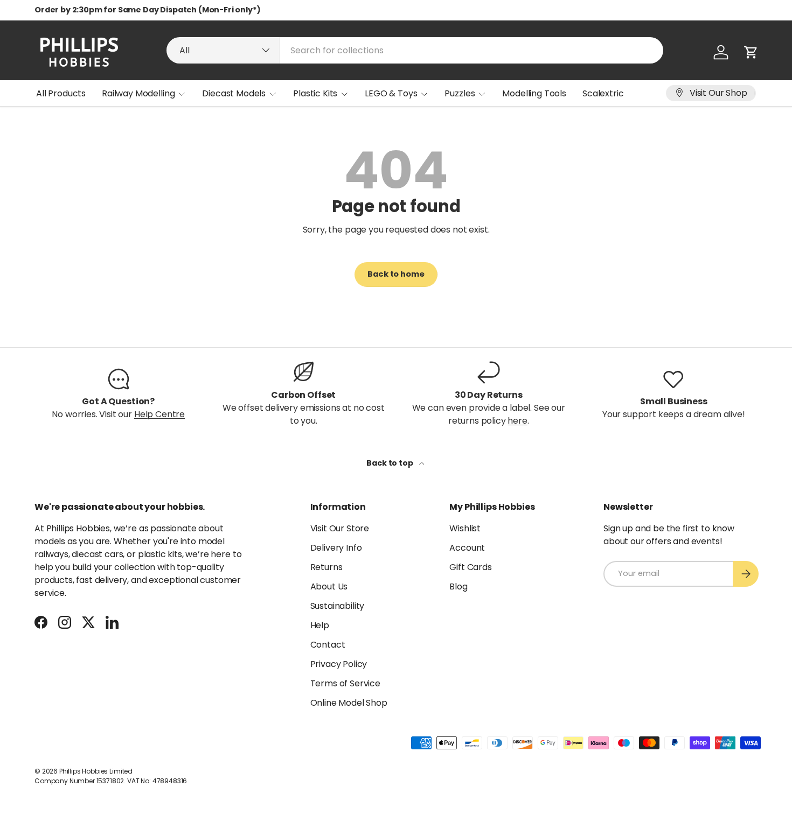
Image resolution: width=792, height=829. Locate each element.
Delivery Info (336, 548)
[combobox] (414, 50)
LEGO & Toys (391, 93)
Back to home (395, 274)
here (517, 420)
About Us (329, 586)
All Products (61, 93)
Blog (458, 586)
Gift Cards (470, 567)
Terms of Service (345, 683)
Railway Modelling (138, 93)
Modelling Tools (534, 93)
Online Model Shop (348, 703)
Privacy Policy (338, 664)
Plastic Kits (315, 93)
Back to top (390, 463)
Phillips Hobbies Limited (96, 771)
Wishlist (465, 528)
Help (319, 625)
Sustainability (337, 606)
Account (467, 548)
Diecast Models (234, 93)
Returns (326, 567)
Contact (327, 644)
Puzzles (459, 93)
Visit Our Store (340, 528)
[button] (751, 52)
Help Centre (159, 414)
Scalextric (602, 93)
